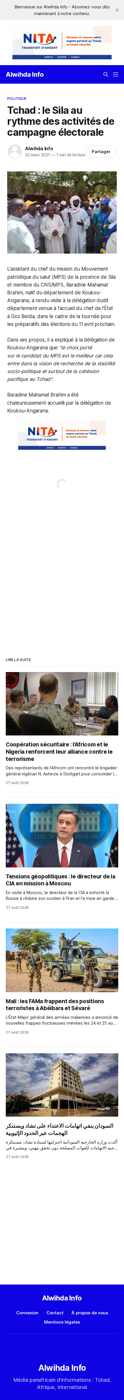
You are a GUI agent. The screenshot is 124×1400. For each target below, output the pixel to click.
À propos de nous (90, 1312)
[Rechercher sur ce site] (105, 74)
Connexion (27, 1312)
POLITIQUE (17, 98)
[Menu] (115, 74)
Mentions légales (62, 1322)
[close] (117, 10)
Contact (54, 1312)
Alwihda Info (25, 74)
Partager (101, 151)
